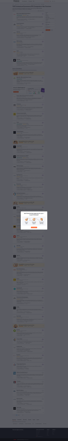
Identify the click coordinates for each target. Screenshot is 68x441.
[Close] (46, 212)
